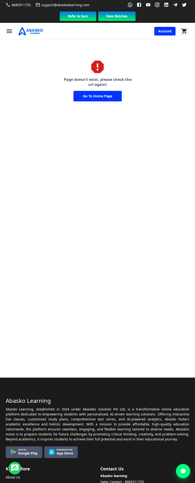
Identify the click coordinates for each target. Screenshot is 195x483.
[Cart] (184, 31)
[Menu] (9, 31)
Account (165, 31)
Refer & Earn (78, 16)
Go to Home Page (97, 96)
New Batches (116, 16)
